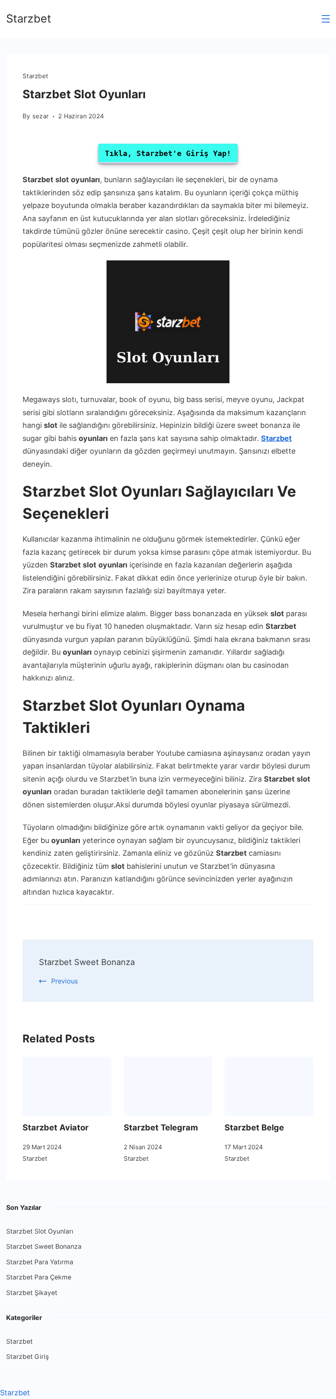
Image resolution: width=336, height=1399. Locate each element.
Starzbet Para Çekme (38, 1277)
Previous (64, 981)
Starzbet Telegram (161, 1127)
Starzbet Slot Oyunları (39, 1231)
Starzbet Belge (254, 1127)
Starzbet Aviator (56, 1127)
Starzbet (28, 18)
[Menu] (326, 19)
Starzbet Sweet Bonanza (87, 962)
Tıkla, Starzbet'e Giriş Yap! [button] (168, 153)
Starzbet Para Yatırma (39, 1262)
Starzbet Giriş (27, 1357)
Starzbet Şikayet (31, 1293)
